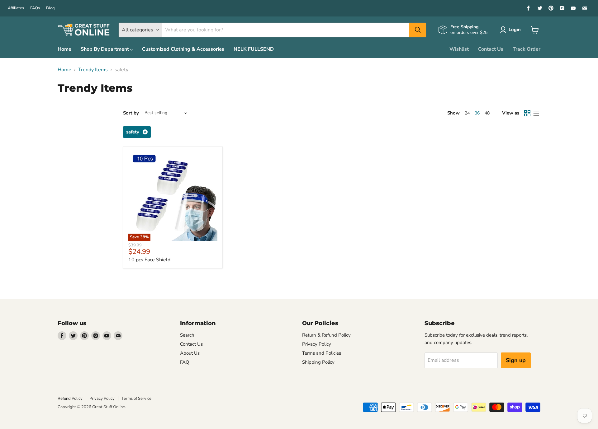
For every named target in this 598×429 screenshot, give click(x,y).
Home (64, 49)
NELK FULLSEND (254, 49)
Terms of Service (136, 398)
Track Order (526, 49)
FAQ (184, 362)
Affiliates (16, 8)
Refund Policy (70, 398)
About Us (190, 353)
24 (467, 113)
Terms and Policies (321, 353)
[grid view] (527, 113)
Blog (50, 8)
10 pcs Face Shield (149, 259)
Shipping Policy (318, 362)
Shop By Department (105, 49)
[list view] (536, 113)
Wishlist (459, 49)
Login (515, 29)
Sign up (516, 360)
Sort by (131, 113)
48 (487, 113)
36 (477, 113)
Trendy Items (93, 69)
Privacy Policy (316, 344)
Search (187, 335)
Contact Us (490, 49)
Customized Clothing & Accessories (183, 49)
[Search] (417, 30)
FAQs (35, 8)
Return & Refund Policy (326, 335)
